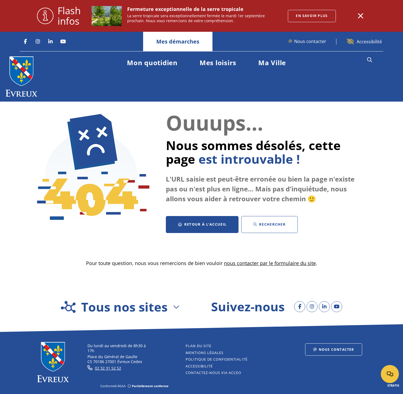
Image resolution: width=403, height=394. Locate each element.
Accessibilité (369, 42)
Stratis (393, 385)
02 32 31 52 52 (108, 368)
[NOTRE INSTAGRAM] (37, 41)
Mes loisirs (218, 62)
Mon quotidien (152, 62)
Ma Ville (272, 62)
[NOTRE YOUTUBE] (63, 41)
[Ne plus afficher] (360, 15)
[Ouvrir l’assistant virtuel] (390, 374)
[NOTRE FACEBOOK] (25, 41)
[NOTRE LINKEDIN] (50, 41)
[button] (369, 59)
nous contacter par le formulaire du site (270, 263)
